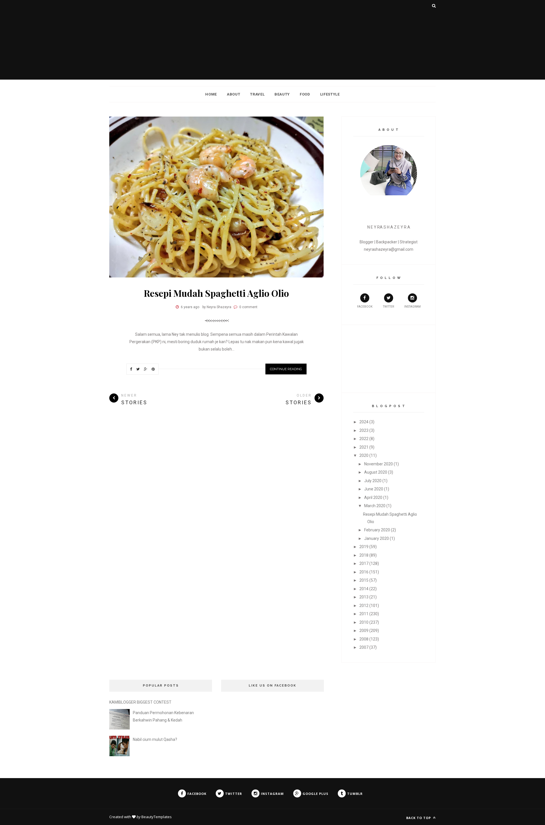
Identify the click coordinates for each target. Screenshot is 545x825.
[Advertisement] (272, 40)
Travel (257, 94)
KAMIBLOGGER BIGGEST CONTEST (140, 702)
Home (211, 94)
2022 (363, 438)
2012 (363, 605)
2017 (363, 563)
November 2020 (378, 464)
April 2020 (373, 497)
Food (305, 94)
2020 (363, 455)
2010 (363, 622)
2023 (363, 430)
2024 (363, 422)
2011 (363, 614)
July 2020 (373, 480)
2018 (363, 555)
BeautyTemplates (156, 816)
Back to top (419, 818)
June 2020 (373, 489)
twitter (388, 306)
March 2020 (374, 505)
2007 (363, 647)
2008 (363, 639)
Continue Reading (286, 369)
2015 (363, 580)
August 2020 (375, 472)
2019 (363, 546)
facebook (364, 306)
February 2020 (377, 530)
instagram (412, 306)
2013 (363, 597)
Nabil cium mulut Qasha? (155, 739)
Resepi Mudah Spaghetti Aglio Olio (216, 293)
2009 (363, 630)
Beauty (282, 94)
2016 (363, 572)
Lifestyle (330, 94)
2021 (363, 447)
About (233, 94)
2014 (363, 588)
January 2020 (376, 538)
